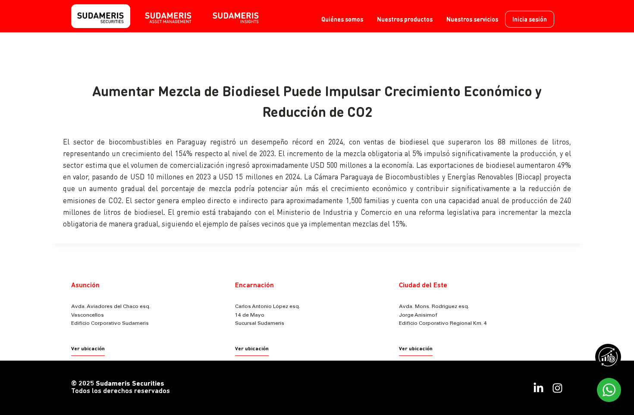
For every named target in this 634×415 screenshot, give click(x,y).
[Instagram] (557, 388)
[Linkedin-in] (538, 388)
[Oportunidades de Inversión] (610, 359)
